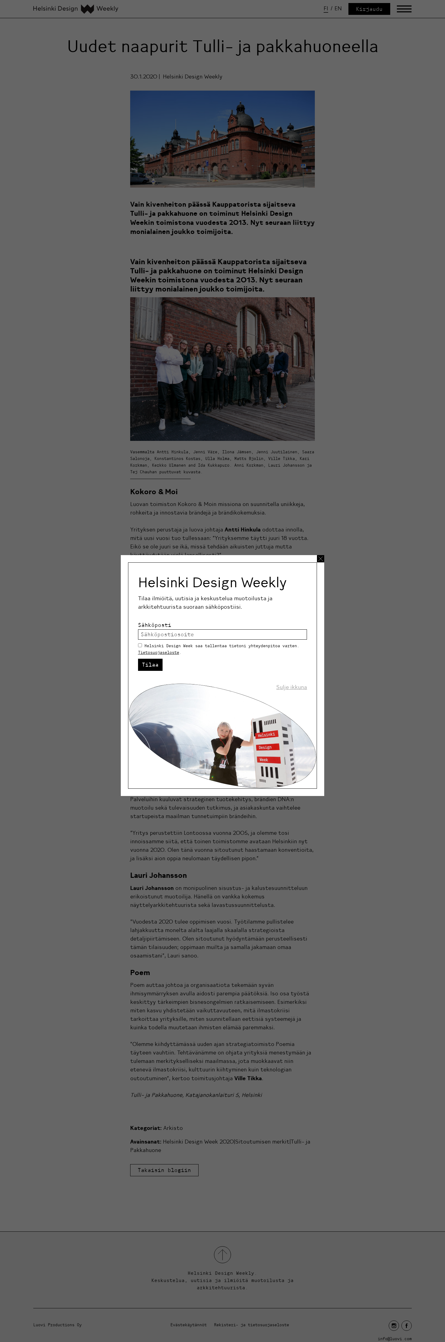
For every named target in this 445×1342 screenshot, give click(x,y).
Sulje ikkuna (291, 687)
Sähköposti (154, 625)
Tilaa (150, 664)
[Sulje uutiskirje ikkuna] (320, 558)
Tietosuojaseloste (158, 652)
